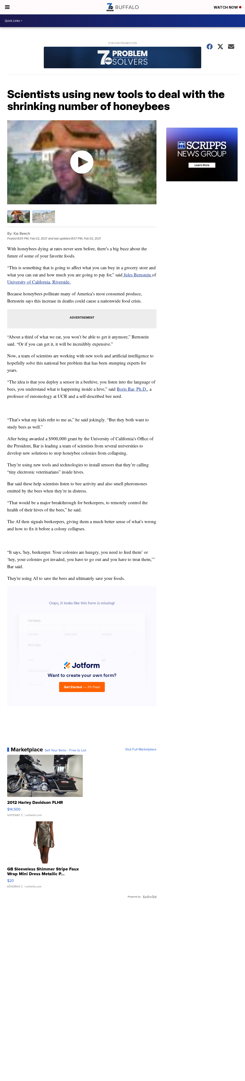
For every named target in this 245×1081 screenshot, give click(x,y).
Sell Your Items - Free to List (65, 750)
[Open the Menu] (7, 7)
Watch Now (226, 7)
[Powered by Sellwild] (149, 896)
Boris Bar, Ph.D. (132, 389)
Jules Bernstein (137, 275)
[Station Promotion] (122, 58)
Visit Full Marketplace (140, 749)
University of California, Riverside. (39, 282)
